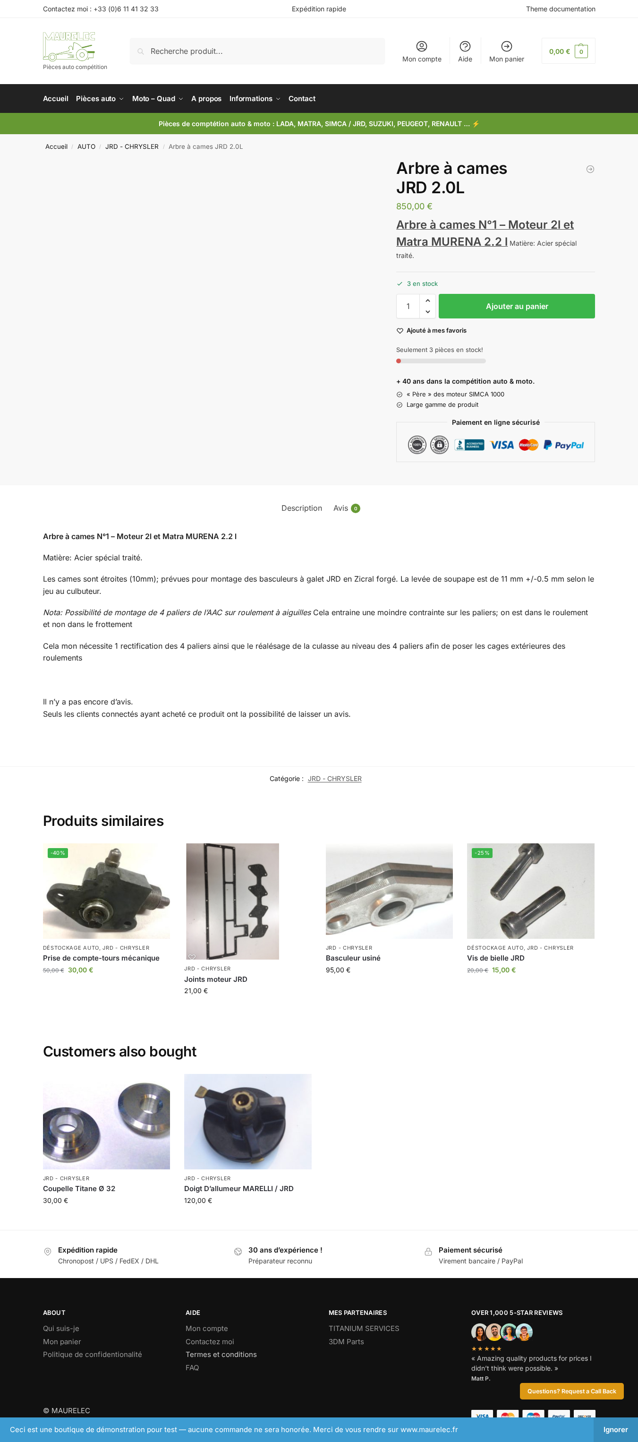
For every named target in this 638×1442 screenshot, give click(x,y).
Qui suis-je (61, 1328)
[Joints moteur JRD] (248, 901)
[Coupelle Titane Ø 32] (106, 1121)
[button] (568, 51)
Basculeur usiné (353, 957)
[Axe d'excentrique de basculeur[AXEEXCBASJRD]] (590, 169)
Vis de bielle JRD (496, 957)
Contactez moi (210, 1341)
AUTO (86, 146)
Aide (465, 59)
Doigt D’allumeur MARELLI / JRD (239, 1188)
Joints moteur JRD (215, 979)
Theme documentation (560, 9)
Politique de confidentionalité (92, 1354)
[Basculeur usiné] (389, 891)
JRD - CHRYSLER (132, 146)
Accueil (56, 146)
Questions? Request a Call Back (571, 1391)
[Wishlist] (156, 857)
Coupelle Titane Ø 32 (79, 1188)
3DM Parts (346, 1341)
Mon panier (506, 59)
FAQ (192, 1367)
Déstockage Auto (71, 947)
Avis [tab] (345, 508)
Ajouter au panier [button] (106, 990)
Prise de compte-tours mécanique (101, 957)
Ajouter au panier (517, 306)
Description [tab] (301, 508)
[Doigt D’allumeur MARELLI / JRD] (248, 1121)
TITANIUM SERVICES (364, 1328)
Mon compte (422, 59)
